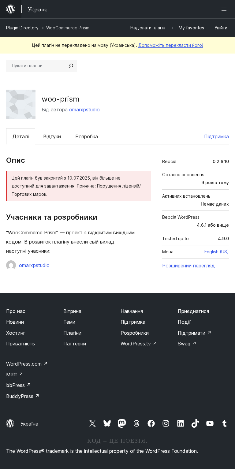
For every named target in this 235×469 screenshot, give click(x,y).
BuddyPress (22, 396)
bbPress (18, 385)
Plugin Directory (22, 27)
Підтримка (216, 136)
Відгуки (52, 136)
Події (184, 322)
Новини (15, 322)
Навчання (132, 311)
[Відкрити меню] (225, 9)
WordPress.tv (139, 344)
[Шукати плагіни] (71, 66)
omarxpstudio (84, 109)
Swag (187, 344)
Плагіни (72, 333)
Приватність (20, 344)
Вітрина (72, 311)
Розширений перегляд (188, 265)
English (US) (216, 251)
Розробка (86, 136)
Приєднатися (193, 311)
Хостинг (15, 333)
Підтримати (194, 333)
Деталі (21, 136)
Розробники (135, 333)
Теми (69, 322)
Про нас (15, 311)
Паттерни (74, 344)
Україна (29, 424)
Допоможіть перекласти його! (170, 45)
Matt (14, 374)
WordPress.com (27, 364)
